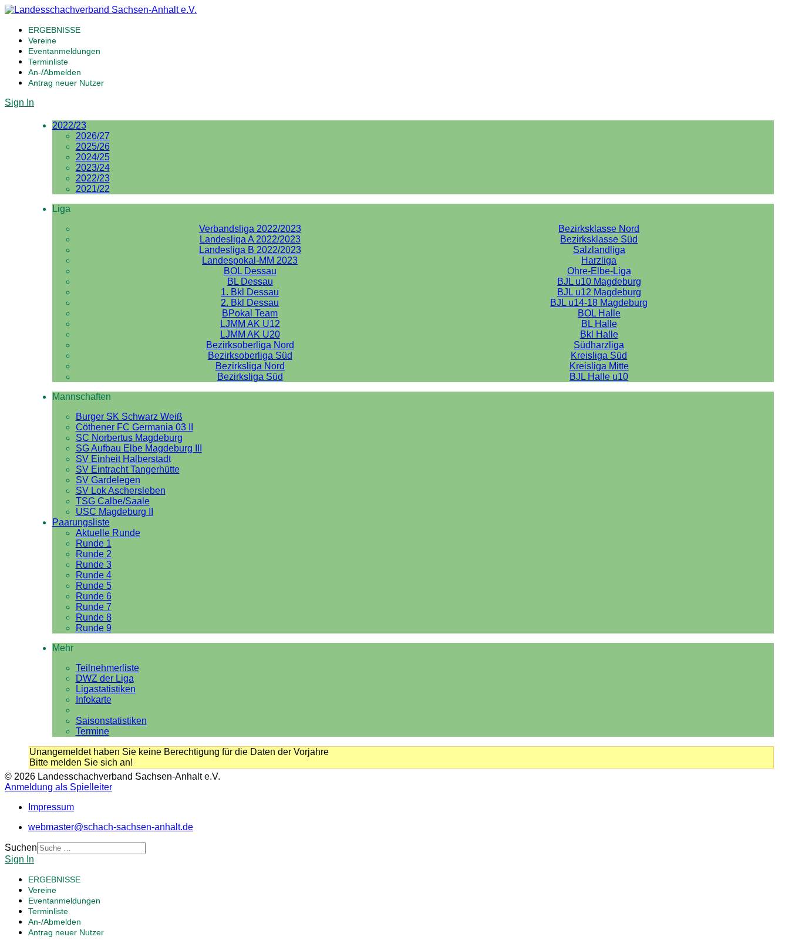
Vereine (42, 40)
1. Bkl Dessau (250, 292)
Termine (92, 731)
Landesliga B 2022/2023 (250, 250)
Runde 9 (94, 628)
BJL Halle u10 (599, 377)
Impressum (51, 807)
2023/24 (93, 168)
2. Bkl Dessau (250, 303)
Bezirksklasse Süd (599, 239)
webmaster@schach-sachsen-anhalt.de (110, 827)
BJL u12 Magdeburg (599, 292)
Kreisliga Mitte (599, 366)
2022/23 (69, 125)
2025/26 (93, 146)
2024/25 (93, 157)
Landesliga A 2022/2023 (250, 239)
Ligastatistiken (106, 689)
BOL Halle (599, 313)
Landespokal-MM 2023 (250, 260)
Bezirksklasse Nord (598, 229)
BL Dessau (250, 282)
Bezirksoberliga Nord (250, 345)
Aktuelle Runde (108, 533)
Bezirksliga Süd (250, 377)
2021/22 (93, 189)
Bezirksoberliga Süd (250, 355)
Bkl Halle (599, 334)
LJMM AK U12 (250, 324)
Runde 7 (94, 607)
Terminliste (48, 61)
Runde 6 (94, 596)
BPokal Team (250, 313)
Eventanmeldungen (64, 51)
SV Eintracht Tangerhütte (128, 469)
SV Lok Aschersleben (121, 491)
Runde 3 (94, 564)
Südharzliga (599, 345)
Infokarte (94, 700)
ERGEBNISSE (54, 30)
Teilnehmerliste (107, 668)
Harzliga (598, 260)
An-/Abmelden (54, 72)
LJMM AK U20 (250, 334)
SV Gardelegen (108, 480)
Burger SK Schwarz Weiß (129, 417)
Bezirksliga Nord (250, 366)
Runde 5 (94, 586)
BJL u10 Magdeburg (599, 282)
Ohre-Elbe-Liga (599, 271)
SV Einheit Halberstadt (123, 459)
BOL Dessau (250, 271)
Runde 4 (94, 575)
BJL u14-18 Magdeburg (599, 303)
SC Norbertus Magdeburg (129, 438)
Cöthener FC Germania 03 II (134, 427)
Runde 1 (94, 543)
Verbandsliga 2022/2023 (250, 229)
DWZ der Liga (105, 678)
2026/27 (93, 136)
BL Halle (599, 324)
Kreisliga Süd (599, 355)
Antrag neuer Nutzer (66, 82)
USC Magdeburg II (114, 512)
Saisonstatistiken (111, 721)
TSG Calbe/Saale (113, 501)
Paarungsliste (81, 522)
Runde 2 (94, 554)
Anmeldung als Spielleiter (58, 787)
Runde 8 (94, 617)
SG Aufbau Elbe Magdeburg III (139, 448)
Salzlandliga (599, 250)
